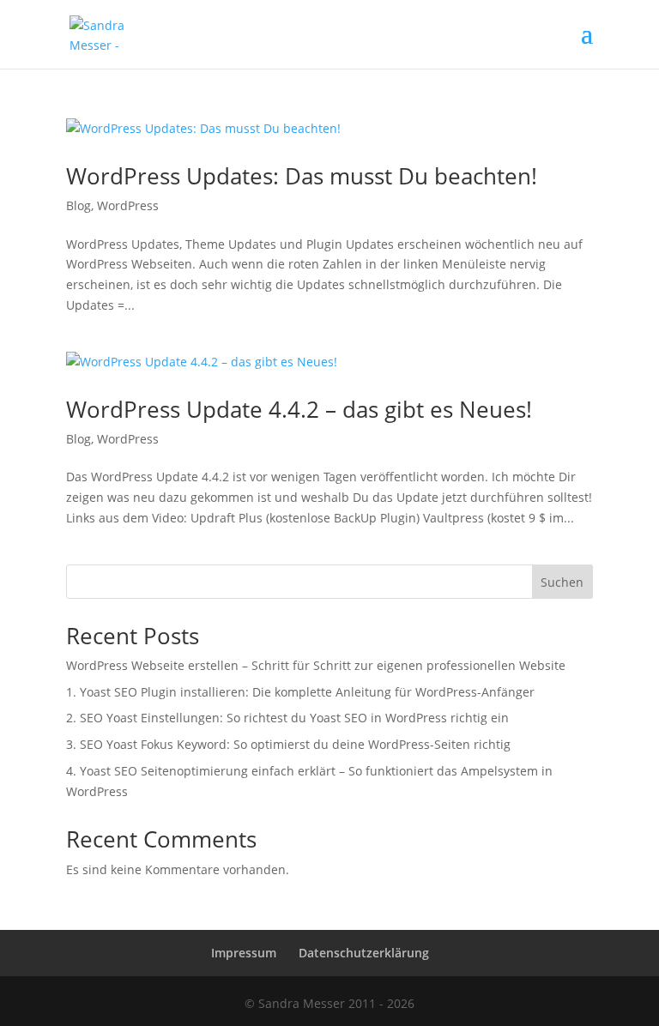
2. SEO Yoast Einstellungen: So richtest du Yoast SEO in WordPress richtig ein (287, 717)
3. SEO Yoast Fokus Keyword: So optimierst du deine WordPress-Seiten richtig (288, 744)
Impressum (243, 953)
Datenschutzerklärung (364, 953)
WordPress (128, 205)
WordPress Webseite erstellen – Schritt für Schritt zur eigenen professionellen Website (315, 665)
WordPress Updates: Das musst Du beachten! (301, 175)
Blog (78, 205)
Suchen (562, 582)
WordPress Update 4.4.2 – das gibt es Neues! (299, 409)
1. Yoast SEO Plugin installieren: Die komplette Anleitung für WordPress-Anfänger (300, 692)
